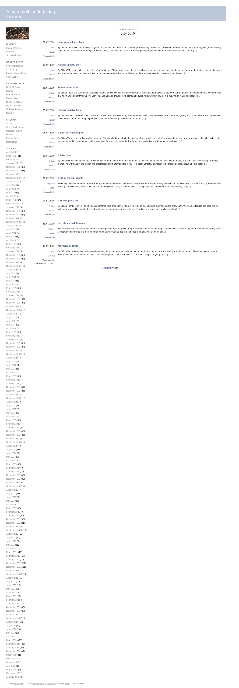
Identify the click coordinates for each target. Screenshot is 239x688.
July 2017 (11, 317)
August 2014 (12, 446)
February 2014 (13, 468)
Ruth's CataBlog (14, 102)
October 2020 (12, 174)
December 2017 (14, 299)
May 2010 (11, 633)
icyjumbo (51, 183)
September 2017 (14, 310)
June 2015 (11, 409)
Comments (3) (49, 78)
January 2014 (12, 471)
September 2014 (14, 442)
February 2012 (13, 556)
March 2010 (12, 640)
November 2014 (14, 435)
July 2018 (11, 273)
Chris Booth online (15, 127)
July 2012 (11, 537)
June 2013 (11, 497)
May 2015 (11, 413)
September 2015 (14, 398)
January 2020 (12, 207)
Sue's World (12, 77)
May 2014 (11, 457)
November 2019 (14, 214)
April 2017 (11, 328)
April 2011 (11, 592)
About (9, 123)
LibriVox (10, 51)
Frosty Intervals (13, 48)
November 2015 (14, 391)
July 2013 (11, 493)
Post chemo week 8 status (71, 223)
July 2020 (11, 185)
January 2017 (12, 339)
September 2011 (14, 574)
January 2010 (12, 647)
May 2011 (11, 589)
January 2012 (12, 559)
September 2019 (14, 222)
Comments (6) (49, 191)
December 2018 (14, 255)
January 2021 (12, 163)
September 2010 (14, 618)
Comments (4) (49, 237)
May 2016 (11, 369)
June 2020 (11, 189)
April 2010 (11, 636)
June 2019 (11, 233)
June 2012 (11, 541)
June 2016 (11, 365)
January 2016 (12, 383)
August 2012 (12, 534)
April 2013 (11, 504)
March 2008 (12, 669)
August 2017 (12, 314)
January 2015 (12, 427)
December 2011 (14, 563)
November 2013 (14, 479)
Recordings (11, 142)
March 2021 (12, 156)
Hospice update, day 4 (69, 64)
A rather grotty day (68, 200)
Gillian (52, 47)
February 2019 (13, 248)
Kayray (9, 91)
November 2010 (14, 611)
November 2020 (14, 170)
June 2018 (11, 277)
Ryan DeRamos (14, 105)
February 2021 (13, 159)
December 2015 (14, 387)
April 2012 (11, 548)
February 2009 (13, 658)
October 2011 (12, 570)
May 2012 (11, 545)
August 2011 (12, 578)
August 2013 (12, 490)
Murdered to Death (68, 246)
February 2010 (13, 644)
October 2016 (12, 350)
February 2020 (13, 203)
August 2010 (12, 622)
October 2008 (12, 662)
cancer (52, 51)
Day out (51, 255)
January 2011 (12, 603)
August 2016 (12, 358)
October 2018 (12, 262)
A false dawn (64, 155)
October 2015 (12, 394)
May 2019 (11, 237)
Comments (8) (49, 56)
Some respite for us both (71, 42)
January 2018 (12, 295)
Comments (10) (48, 169)
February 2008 (13, 673)
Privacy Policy (13, 138)
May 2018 (11, 281)
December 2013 (14, 475)
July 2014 (11, 449)
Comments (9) (49, 146)
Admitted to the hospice (70, 132)
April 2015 (11, 416)
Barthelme (51, 684)
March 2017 (12, 332)
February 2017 (13, 336)
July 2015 (11, 405)
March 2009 (12, 655)
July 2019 (11, 229)
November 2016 (14, 347)
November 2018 (14, 259)
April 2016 (11, 372)
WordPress (39, 684)
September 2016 (14, 354)
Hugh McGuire (13, 87)
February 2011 (13, 600)
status (52, 187)
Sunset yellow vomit (68, 87)
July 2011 (10, 581)
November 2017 (14, 303)
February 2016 (13, 380)
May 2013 (11, 501)
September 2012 (14, 530)
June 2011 (11, 585)
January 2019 (12, 251)
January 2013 (12, 515)
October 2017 (12, 306)
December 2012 (14, 519)
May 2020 (11, 192)
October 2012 (12, 526)
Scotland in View (14, 55)
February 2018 (13, 292)
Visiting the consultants (70, 178)
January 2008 (12, 677)
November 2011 (14, 567)
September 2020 (14, 178)
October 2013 (12, 482)
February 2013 (13, 512)
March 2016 (12, 376)
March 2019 (12, 244)
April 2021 (11, 152)
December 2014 (14, 431)
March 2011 (11, 596)
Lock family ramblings (16, 73)
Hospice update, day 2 (69, 110)
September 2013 (14, 486)
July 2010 (11, 625)
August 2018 (12, 270)
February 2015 (13, 424)
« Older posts (110, 268)
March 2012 (12, 552)
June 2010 (11, 629)
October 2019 (12, 218)
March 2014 (12, 464)
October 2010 (12, 614)
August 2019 (12, 225)
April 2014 (11, 460)
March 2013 (12, 508)
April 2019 (11, 240)
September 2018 (14, 266)
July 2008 (11, 666)
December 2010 (14, 607)
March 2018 (12, 288)
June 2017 (11, 321)
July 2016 (11, 361)
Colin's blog (11, 69)
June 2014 (11, 453)
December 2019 (14, 211)
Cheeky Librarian (14, 66)
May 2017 (11, 325)
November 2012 (14, 523)
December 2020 (14, 167)
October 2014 (12, 438)
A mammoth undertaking (30, 11)
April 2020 (11, 196)
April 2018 (11, 284)
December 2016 (14, 343)
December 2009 (14, 651)
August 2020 (12, 181)
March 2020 (12, 200)
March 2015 (12, 420)
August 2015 (12, 402)
